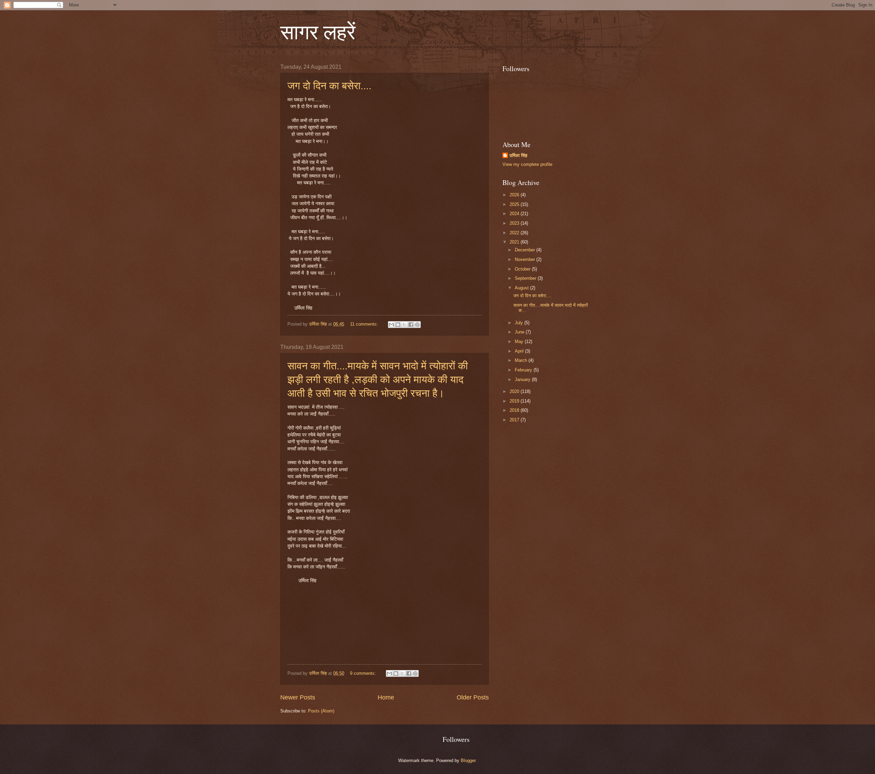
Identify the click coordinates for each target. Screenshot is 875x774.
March (521, 360)
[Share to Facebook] (410, 324)
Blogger (468, 760)
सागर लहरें (317, 31)
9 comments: (363, 673)
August (522, 287)
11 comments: (364, 324)
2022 (515, 232)
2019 (515, 401)
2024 (515, 213)
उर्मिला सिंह (518, 155)
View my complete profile (527, 164)
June (520, 331)
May (520, 341)
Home (386, 697)
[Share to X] (404, 324)
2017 (515, 419)
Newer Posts (297, 697)
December (525, 249)
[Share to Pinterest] (417, 324)
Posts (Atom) (321, 710)
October (523, 269)
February (524, 369)
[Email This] (391, 324)
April (520, 351)
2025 (515, 204)
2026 (515, 194)
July (519, 322)
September (526, 278)
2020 (515, 391)
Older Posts (473, 697)
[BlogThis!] (397, 324)
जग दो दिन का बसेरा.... (329, 85)
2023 (515, 223)
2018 (515, 410)
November (525, 259)
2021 (515, 242)
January (523, 379)
